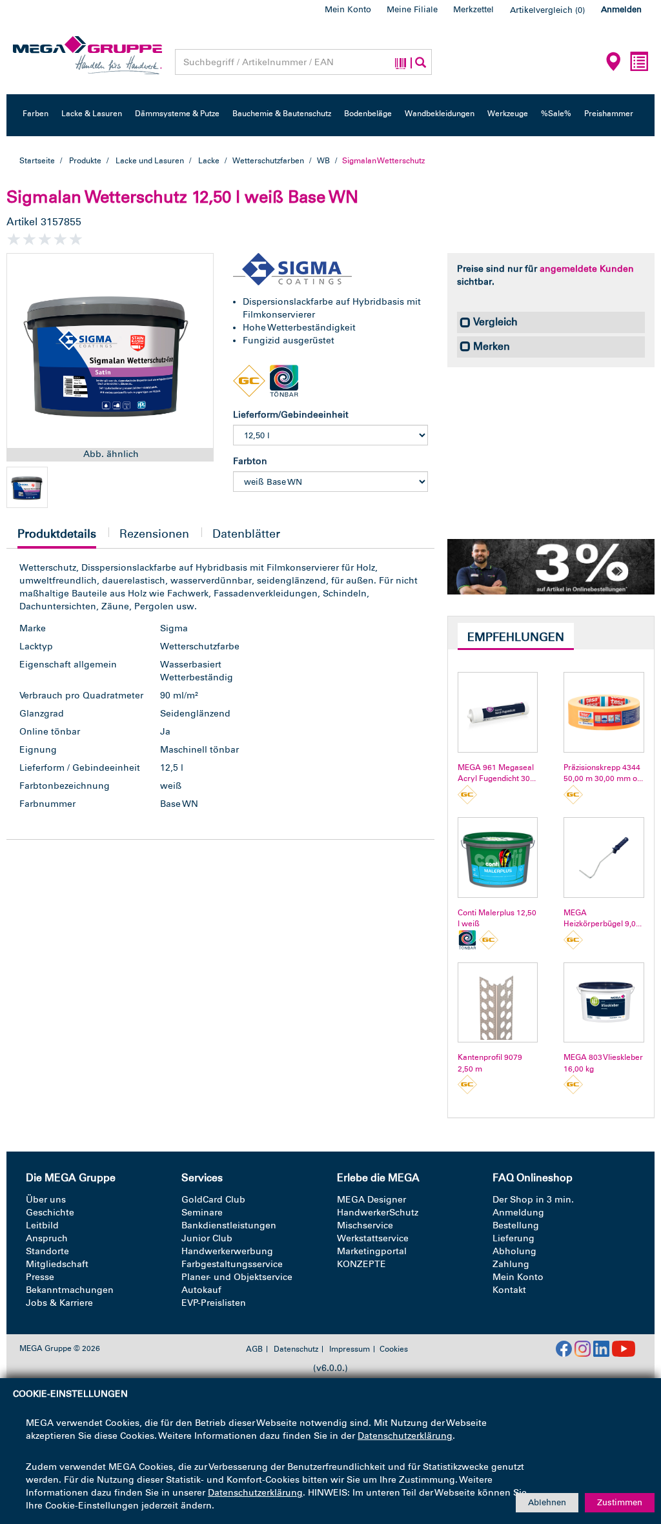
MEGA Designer (371, 1199)
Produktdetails (56, 537)
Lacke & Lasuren (91, 113)
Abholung (514, 1251)
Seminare (202, 1212)
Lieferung (513, 1238)
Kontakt (509, 1290)
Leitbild (42, 1225)
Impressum (349, 1349)
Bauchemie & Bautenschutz (281, 113)
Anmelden (621, 9)
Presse (40, 1277)
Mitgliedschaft (57, 1264)
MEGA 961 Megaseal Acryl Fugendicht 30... (497, 773)
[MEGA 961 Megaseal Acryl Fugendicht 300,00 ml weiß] (498, 712)
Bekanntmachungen (70, 1290)
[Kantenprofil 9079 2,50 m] (498, 1003)
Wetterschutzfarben (268, 160)
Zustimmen (619, 1502)
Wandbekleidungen (439, 113)
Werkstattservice (373, 1238)
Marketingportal (372, 1251)
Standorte (47, 1251)
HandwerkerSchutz (377, 1212)
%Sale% (556, 113)
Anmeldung (518, 1212)
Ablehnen (547, 1502)
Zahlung (511, 1264)
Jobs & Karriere (59, 1302)
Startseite (37, 160)
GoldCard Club (213, 1199)
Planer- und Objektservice (236, 1277)
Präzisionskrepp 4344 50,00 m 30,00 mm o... (603, 773)
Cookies (394, 1349)
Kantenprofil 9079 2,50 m (490, 1063)
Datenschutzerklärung (405, 1435)
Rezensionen (154, 534)
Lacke (208, 160)
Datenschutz (296, 1349)
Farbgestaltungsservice (232, 1264)
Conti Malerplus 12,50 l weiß (497, 918)
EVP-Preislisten (213, 1302)
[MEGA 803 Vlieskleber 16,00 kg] (604, 1003)
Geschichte (50, 1212)
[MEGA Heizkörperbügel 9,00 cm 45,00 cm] (604, 857)
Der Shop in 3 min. (533, 1199)
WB (324, 160)
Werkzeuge (507, 113)
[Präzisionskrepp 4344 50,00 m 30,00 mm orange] (604, 712)
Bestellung (516, 1225)
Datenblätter (246, 534)
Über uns (46, 1199)
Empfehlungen (515, 637)
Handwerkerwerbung (227, 1251)
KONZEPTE (361, 1264)
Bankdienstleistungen (228, 1225)
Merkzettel (473, 9)
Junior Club (206, 1238)
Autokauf (201, 1290)
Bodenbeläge (368, 113)
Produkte (85, 160)
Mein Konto (348, 9)
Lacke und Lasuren (150, 160)
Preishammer (608, 113)
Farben (35, 113)
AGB (254, 1349)
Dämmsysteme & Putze (177, 113)
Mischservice (365, 1225)
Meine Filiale (412, 9)
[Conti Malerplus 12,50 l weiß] (498, 857)
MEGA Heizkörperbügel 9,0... (603, 918)
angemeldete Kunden (587, 268)
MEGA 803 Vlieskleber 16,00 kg (603, 1063)
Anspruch (47, 1238)
